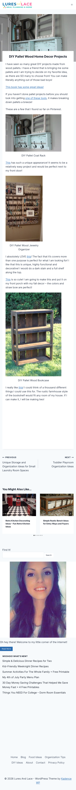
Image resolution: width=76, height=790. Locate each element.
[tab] (34, 535)
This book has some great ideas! (25, 87)
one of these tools (36, 98)
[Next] (70, 513)
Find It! (6, 549)
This (8, 162)
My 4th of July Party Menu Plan (20, 677)
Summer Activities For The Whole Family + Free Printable (35, 671)
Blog (23, 757)
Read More (6, 649)
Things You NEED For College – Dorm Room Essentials (34, 692)
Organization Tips (55, 757)
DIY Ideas (17, 762)
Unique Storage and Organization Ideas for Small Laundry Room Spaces (18, 464)
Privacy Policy (56, 762)
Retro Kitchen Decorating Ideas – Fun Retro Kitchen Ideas (18, 524)
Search (49, 555)
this (29, 256)
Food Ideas (35, 757)
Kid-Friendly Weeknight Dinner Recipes (25, 666)
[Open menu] (72, 4)
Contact (40, 762)
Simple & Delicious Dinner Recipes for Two (27, 660)
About (29, 762)
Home (14, 757)
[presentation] (19, 505)
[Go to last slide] (5, 513)
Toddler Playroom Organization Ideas (63, 462)
